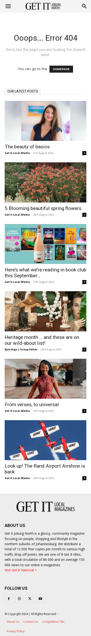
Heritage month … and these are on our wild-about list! (42, 340)
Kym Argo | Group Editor (21, 349)
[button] (84, 6)
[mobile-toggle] (7, 6)
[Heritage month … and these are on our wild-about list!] (45, 311)
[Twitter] (30, 599)
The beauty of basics (27, 146)
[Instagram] (19, 599)
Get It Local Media (17, 153)
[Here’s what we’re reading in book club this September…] (45, 244)
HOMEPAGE (61, 69)
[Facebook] (9, 599)
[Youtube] (40, 599)
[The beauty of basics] (45, 121)
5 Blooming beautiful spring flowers (43, 208)
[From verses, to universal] (45, 379)
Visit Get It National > (21, 570)
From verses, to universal (32, 404)
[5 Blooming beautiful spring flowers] (45, 182)
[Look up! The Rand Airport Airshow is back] (45, 440)
